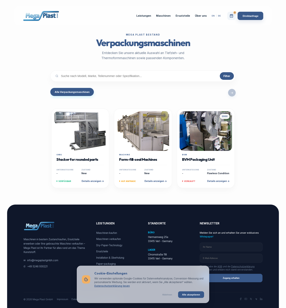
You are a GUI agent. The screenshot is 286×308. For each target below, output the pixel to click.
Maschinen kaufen (106, 232)
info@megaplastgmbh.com (41, 260)
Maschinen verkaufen (108, 239)
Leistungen (143, 15)
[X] (251, 299)
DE (219, 16)
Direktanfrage (250, 16)
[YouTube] (245, 299)
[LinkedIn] (261, 299)
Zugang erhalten (231, 278)
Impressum (62, 299)
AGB (219, 266)
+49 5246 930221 (36, 266)
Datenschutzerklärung (243, 266)
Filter (226, 76)
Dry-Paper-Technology (109, 245)
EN (213, 16)
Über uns (201, 15)
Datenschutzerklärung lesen (112, 286)
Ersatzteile (183, 15)
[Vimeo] (256, 299)
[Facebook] (240, 299)
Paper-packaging (106, 263)
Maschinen (163, 15)
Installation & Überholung (110, 257)
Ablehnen (167, 294)
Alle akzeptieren (191, 294)
